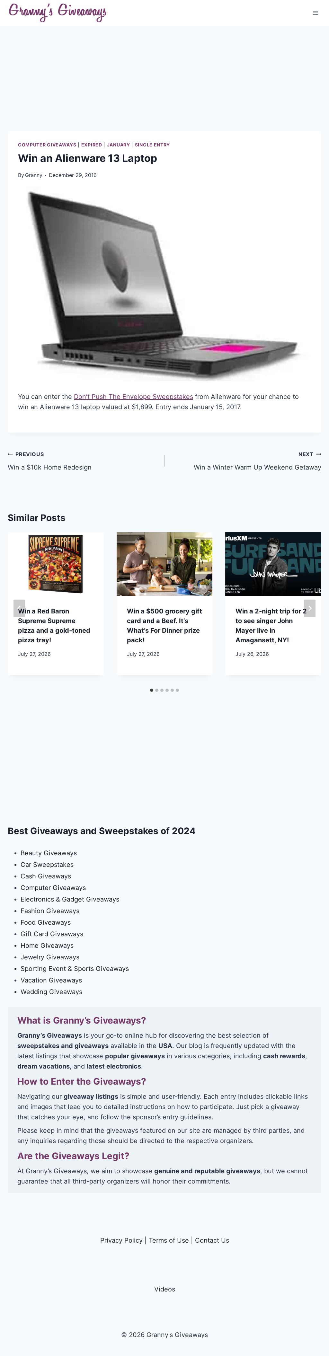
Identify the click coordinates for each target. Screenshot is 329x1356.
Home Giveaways (47, 945)
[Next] (310, 608)
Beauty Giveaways (49, 853)
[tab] (151, 690)
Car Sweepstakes (47, 864)
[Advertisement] (164, 86)
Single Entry (152, 144)
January (118, 144)
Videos (164, 1289)
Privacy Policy (121, 1240)
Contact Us (212, 1240)
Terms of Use (169, 1240)
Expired (91, 144)
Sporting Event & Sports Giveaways (75, 969)
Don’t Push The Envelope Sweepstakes (133, 397)
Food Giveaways (46, 922)
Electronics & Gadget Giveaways (70, 899)
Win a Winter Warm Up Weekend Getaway (257, 461)
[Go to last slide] (19, 608)
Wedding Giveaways (51, 992)
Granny (33, 175)
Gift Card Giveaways (52, 934)
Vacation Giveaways (51, 980)
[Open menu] (315, 13)
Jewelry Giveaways (50, 957)
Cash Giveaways (46, 876)
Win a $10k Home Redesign (50, 461)
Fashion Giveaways (50, 911)
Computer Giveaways (47, 144)
